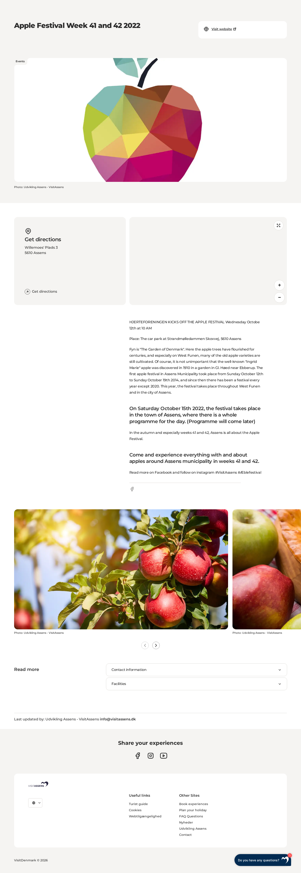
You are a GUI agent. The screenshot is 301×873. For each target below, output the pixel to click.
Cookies (135, 810)
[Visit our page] (137, 756)
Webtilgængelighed (145, 816)
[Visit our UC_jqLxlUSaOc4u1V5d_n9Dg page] (163, 756)
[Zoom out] (279, 297)
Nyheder (186, 822)
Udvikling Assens (192, 829)
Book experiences (193, 804)
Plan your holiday (193, 810)
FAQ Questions (191, 816)
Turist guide (138, 804)
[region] (208, 261)
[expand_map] (278, 225)
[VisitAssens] (38, 784)
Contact (185, 835)
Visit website (222, 29)
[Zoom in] (279, 285)
